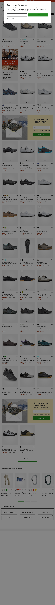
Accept (38, 15)
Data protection (24, 10)
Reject (17, 15)
